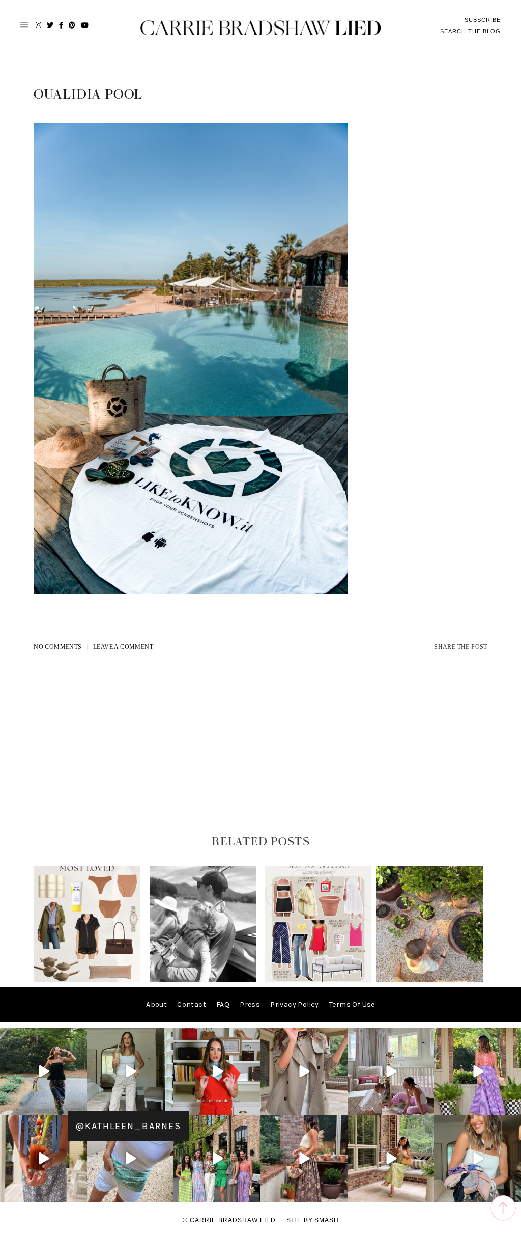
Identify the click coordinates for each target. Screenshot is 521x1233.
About (156, 1004)
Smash (326, 1220)
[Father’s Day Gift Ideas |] (203, 979)
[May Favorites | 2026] (318, 979)
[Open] (43, 1071)
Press (250, 1004)
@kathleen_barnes (128, 1126)
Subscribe (483, 20)
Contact (191, 1004)
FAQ (222, 1004)
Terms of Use (352, 1004)
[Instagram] (78, 1105)
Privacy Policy (294, 1004)
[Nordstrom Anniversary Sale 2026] (87, 979)
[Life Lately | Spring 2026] (429, 979)
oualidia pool (88, 94)
